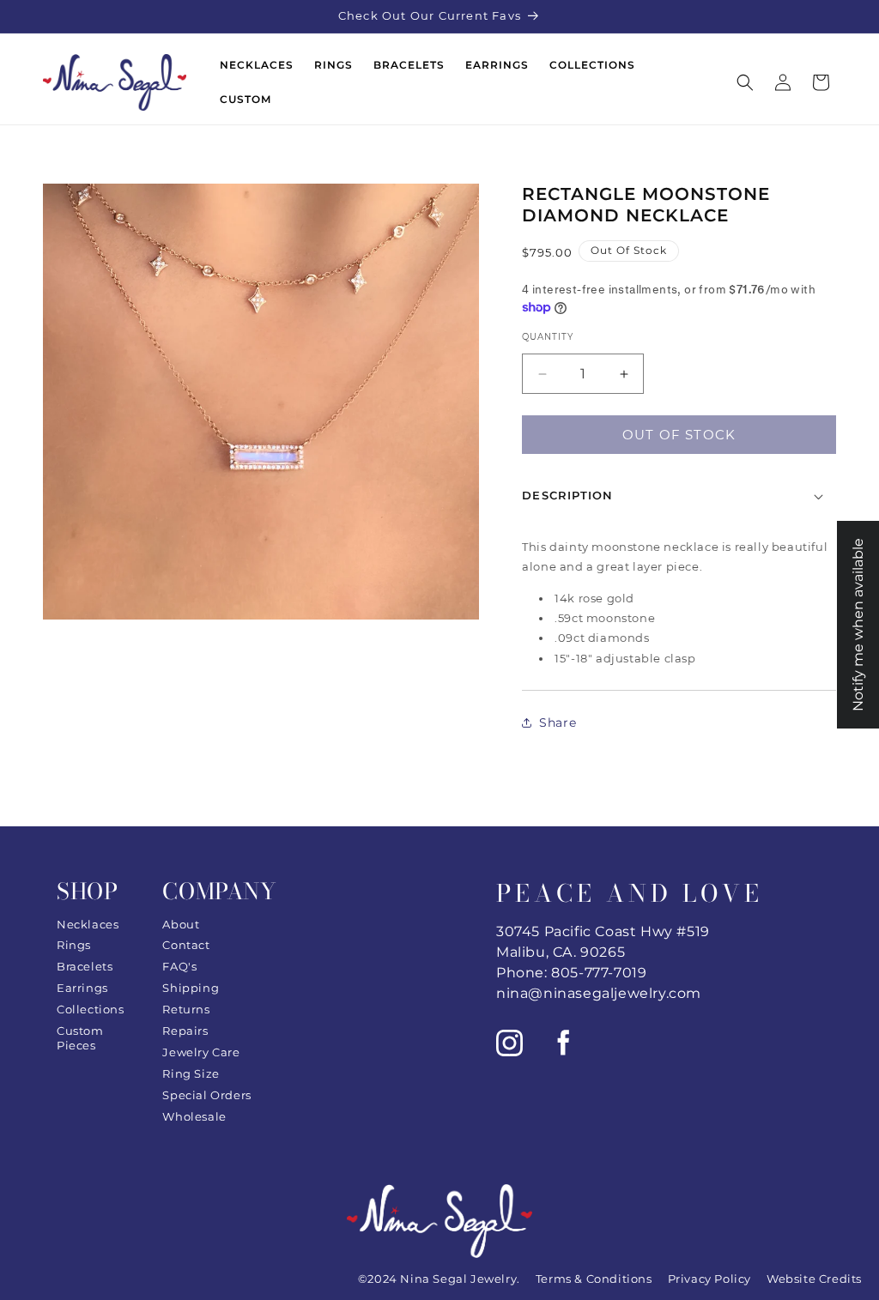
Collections (90, 1009)
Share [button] (557, 722)
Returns (185, 1009)
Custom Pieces (80, 1038)
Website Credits (814, 1278)
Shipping (190, 988)
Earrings (82, 988)
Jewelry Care (200, 1052)
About (180, 924)
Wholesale (194, 1116)
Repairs (185, 1030)
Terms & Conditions (594, 1278)
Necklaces (87, 924)
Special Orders (206, 1095)
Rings (74, 945)
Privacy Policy (709, 1278)
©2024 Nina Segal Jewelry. (439, 1278)
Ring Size (190, 1073)
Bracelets (84, 966)
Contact (185, 945)
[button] (745, 82)
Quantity (547, 336)
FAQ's (179, 966)
